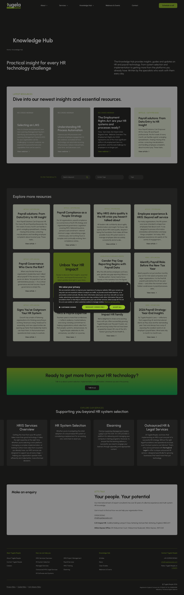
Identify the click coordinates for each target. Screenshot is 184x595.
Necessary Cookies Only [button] (95, 307)
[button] (67, 307)
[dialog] (92, 297)
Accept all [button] (117, 307)
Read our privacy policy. (112, 302)
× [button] (127, 284)
